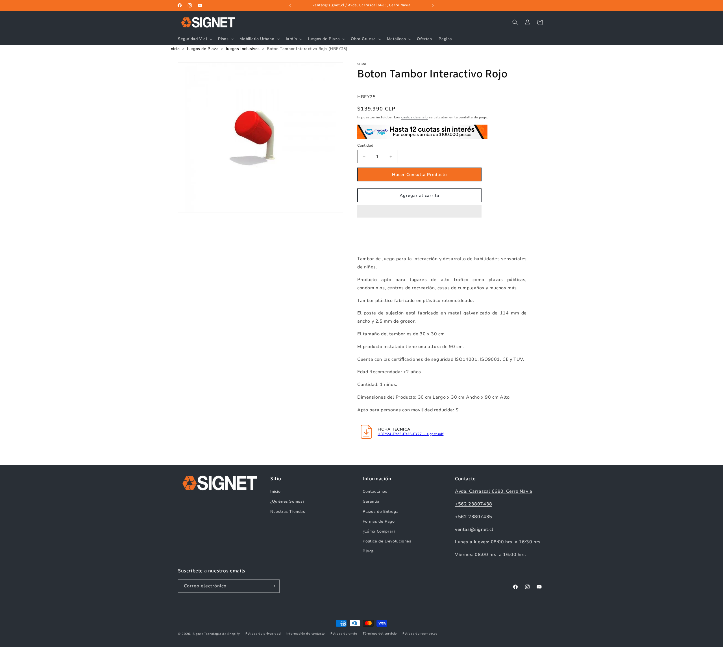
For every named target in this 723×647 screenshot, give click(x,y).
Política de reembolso (419, 633)
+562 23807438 (473, 504)
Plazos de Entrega (380, 511)
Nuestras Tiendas (287, 511)
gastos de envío (414, 117)
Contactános (375, 491)
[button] (419, 211)
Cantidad (365, 145)
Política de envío (343, 633)
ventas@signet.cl (474, 529)
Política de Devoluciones (387, 541)
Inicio (275, 491)
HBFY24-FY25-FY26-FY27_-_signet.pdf (410, 434)
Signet (198, 634)
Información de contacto (305, 633)
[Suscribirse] (273, 586)
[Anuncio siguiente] (433, 5)
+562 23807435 (473, 517)
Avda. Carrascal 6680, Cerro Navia (493, 491)
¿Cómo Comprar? (379, 531)
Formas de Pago (379, 521)
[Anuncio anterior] (290, 5)
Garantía (371, 501)
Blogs (368, 551)
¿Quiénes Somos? (287, 501)
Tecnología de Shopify (222, 634)
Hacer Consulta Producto (419, 174)
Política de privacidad (263, 633)
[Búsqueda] (515, 22)
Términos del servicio (380, 633)
